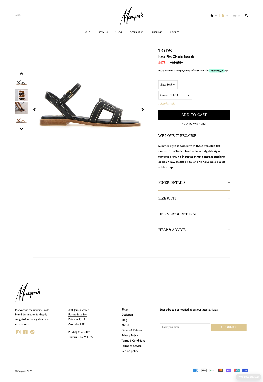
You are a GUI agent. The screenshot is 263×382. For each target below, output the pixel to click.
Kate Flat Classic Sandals (176, 56)
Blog (124, 320)
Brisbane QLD (76, 319)
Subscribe (229, 327)
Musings (156, 32)
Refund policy (129, 351)
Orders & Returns (131, 330)
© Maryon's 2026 (23, 370)
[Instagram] (18, 332)
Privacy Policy (129, 335)
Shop (118, 32)
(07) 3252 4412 (81, 332)
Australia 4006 (76, 324)
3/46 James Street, (78, 310)
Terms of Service (131, 345)
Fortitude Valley (77, 314)
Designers (136, 32)
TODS (165, 50)
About (174, 32)
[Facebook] (25, 332)
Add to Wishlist (194, 123)
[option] (82, 107)
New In (103, 32)
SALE (87, 32)
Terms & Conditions (133, 340)
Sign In (236, 15)
